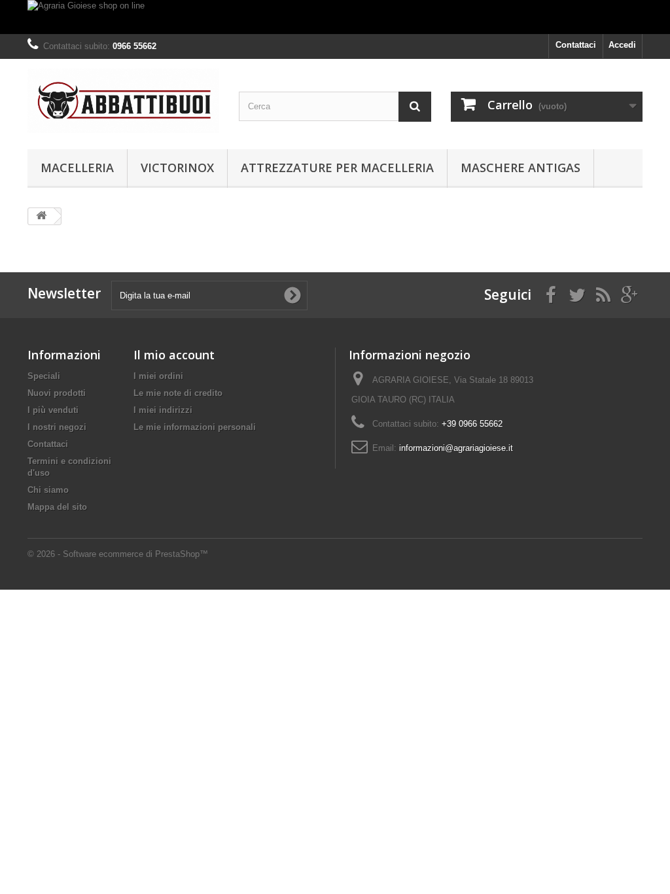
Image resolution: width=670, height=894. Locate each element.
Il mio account (174, 355)
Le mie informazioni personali (194, 427)
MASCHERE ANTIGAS (520, 167)
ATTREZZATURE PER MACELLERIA (337, 167)
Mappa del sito (57, 507)
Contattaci (575, 45)
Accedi (622, 45)
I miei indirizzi (162, 410)
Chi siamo (48, 490)
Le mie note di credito (177, 393)
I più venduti (53, 410)
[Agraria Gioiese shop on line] (335, 17)
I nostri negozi (56, 427)
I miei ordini (158, 376)
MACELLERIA (77, 167)
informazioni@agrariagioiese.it (456, 448)
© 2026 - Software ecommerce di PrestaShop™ (117, 554)
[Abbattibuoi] (123, 101)
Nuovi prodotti (56, 393)
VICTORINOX (177, 167)
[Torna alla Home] (41, 216)
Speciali (43, 376)
